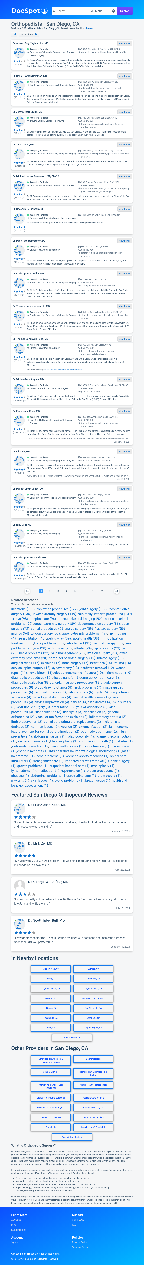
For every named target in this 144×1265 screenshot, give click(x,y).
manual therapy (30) (108, 643)
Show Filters (27, 34)
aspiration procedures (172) (57, 609)
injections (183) (23, 609)
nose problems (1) (50, 756)
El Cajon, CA (51, 1008)
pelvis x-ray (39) (59, 638)
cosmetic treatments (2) (99, 732)
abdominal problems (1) (49, 776)
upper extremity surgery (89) (55, 624)
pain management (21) (68, 653)
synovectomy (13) (65, 668)
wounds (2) (68, 727)
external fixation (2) (93, 727)
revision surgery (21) (101, 653)
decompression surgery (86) (99, 624)
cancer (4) (78, 702)
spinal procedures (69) (48, 629)
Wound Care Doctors (72, 1137)
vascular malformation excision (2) (62, 717)
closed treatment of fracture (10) (78, 673)
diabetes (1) (124, 741)
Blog (13, 1224)
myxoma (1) (20, 781)
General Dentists (50, 1072)
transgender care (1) (48, 761)
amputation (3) (63, 707)
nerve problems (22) (34, 653)
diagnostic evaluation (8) (29, 682)
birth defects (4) (99, 702)
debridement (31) (78, 643)
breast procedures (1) (103, 771)
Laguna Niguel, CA (93, 1028)
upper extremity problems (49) (84, 633)
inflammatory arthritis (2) (107, 717)
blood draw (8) (46, 687)
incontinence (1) (97, 746)
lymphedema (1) (23, 771)
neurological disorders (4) (52, 697)
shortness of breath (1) (96, 741)
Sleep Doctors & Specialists (93, 1127)
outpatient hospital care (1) (69, 766)
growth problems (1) (32, 766)
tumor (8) (65, 687)
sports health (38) (86, 638)
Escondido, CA (51, 1018)
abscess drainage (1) (33, 741)
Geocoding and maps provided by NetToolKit (35, 1253)
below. (89, 28)
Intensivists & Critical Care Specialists (50, 1086)
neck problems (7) (87, 687)
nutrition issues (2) (45, 727)
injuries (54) (20, 633)
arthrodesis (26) (60, 648)
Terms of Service (81, 1247)
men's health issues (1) (66, 746)
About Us (16, 1219)
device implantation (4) (52, 702)
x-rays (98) (20, 619)
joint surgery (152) (93, 609)
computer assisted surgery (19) (72, 658)
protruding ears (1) (82, 776)
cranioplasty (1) (102, 766)
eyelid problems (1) (69, 781)
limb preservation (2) (26, 722)
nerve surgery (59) (79, 629)
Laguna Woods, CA (51, 988)
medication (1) (48, 771)
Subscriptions (18, 1229)
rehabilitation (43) (32, 638)
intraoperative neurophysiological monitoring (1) (85, 751)
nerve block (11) (40, 673)
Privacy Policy (79, 1242)
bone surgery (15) (75, 663)
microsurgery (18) (110, 658)
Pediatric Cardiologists (93, 1098)
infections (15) (101, 663)
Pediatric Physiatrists (51, 1117)
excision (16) (51, 663)
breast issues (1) (97, 781)
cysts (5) (101, 692)
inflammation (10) (117, 673)
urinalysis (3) (72, 712)
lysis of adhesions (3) (91, 707)
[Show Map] (14, 34)
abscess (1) (20, 776)
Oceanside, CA (93, 1018)
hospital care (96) (43, 619)
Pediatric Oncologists (93, 1107)
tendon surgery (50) (45, 633)
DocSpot (25, 10)
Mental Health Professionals (93, 1085)
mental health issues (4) (91, 697)
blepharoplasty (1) (63, 741)
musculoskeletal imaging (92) (80, 619)
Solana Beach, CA (72, 1037)
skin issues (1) (42, 781)
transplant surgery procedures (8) (74, 682)
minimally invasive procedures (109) (105, 614)
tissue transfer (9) (66, 678)
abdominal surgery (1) (50, 736)
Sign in (14, 1242)
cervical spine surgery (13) (31, 668)
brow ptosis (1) (109, 776)
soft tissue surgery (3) (33, 707)
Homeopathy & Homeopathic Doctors (93, 1073)
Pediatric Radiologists (93, 1117)
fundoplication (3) (48, 712)
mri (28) (40, 648)
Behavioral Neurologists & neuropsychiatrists (51, 1060)
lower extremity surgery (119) (54, 614)
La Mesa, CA (93, 969)
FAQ (74, 1224)
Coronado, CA (93, 979)
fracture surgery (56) (110, 629)
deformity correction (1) (30, 746)
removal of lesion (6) (50, 692)
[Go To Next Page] (116, 591)
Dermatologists (93, 1059)
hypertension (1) (73, 771)
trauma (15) (122, 663)
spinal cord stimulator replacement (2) (72, 722)
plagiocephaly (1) (81, 736)
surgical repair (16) (25, 663)
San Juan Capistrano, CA (93, 998)
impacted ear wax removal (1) (87, 761)
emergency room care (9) (100, 678)
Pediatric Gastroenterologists (51, 1107)
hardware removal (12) (97, 668)
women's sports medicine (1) (87, 756)
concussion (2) (95, 712)
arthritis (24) (82, 648)
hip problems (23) (106, 648)
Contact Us (78, 1219)
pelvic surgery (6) (80, 692)
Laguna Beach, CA (93, 988)
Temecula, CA (50, 998)
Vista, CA (51, 1028)
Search (124, 11)
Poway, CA (51, 979)
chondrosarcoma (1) (32, 751)
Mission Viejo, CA (51, 969)
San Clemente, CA (93, 1008)
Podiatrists (51, 1127)
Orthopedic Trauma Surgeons (51, 1098)
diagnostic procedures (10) (31, 678)
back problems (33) (49, 643)
